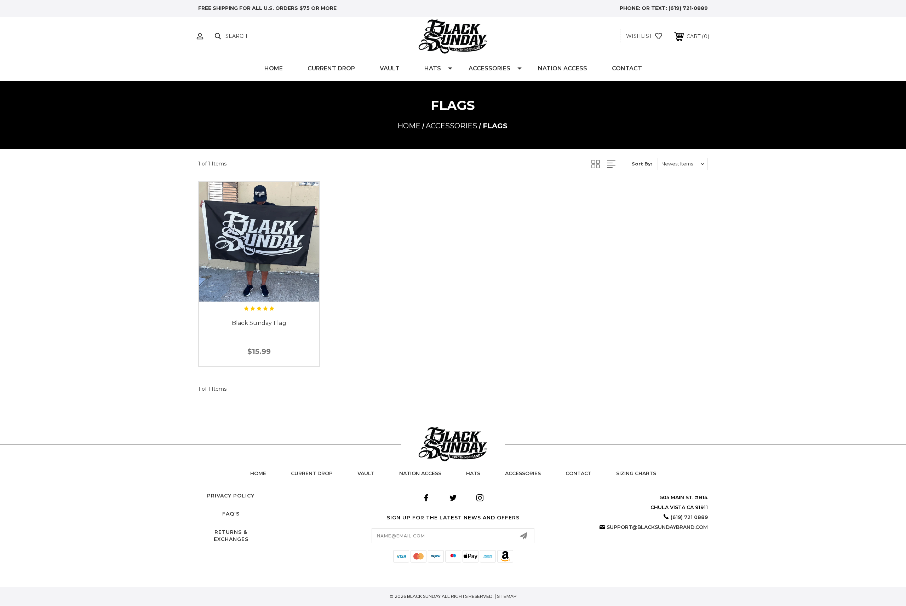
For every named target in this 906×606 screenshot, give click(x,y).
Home (273, 68)
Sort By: (642, 164)
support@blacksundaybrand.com (657, 527)
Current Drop (331, 68)
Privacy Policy (230, 496)
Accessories (489, 68)
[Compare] (275, 292)
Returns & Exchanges (231, 535)
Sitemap (507, 596)
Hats (432, 68)
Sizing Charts (636, 473)
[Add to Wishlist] (259, 292)
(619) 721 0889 (689, 517)
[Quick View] (243, 292)
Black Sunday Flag (259, 323)
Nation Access (562, 68)
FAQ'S (231, 514)
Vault (390, 68)
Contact (627, 68)
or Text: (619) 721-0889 (675, 8)
